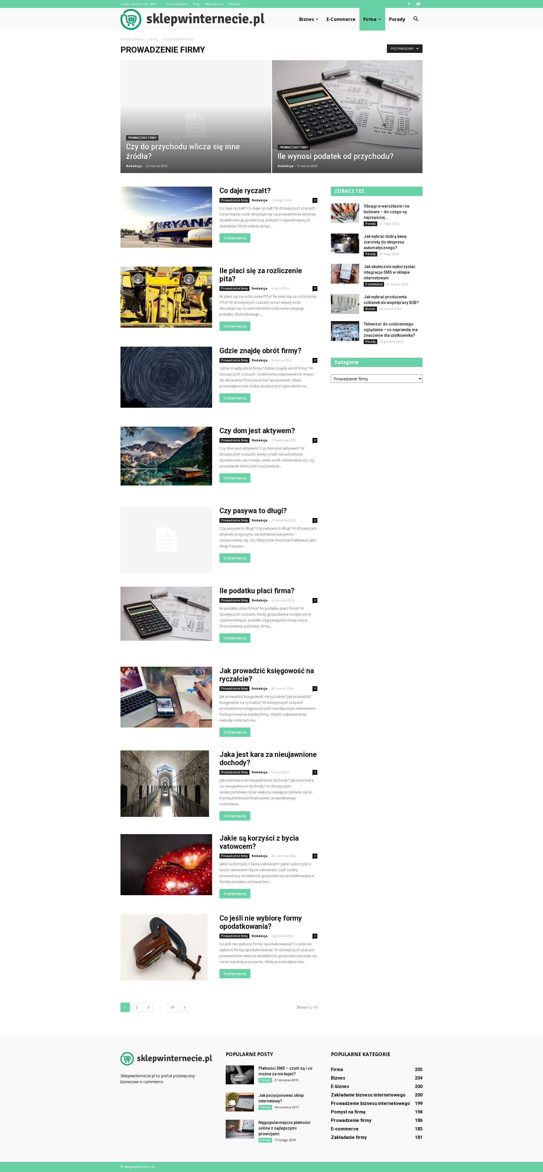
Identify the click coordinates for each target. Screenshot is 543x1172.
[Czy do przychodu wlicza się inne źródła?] (195, 125)
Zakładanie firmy (349, 1137)
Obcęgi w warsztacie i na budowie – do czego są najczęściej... (386, 212)
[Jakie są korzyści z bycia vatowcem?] (166, 864)
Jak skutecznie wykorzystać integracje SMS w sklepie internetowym (389, 272)
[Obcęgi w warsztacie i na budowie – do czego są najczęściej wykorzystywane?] (345, 213)
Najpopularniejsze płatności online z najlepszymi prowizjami (284, 1128)
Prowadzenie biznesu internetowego (370, 1103)
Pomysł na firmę (348, 1112)
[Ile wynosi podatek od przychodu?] (347, 104)
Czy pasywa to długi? (253, 511)
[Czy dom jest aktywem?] (166, 456)
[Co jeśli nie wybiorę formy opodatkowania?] (164, 947)
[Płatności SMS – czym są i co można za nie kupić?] (240, 1074)
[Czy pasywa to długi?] (166, 540)
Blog (196, 4)
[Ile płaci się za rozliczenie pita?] (166, 297)
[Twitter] (418, 4)
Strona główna (177, 4)
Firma (369, 19)
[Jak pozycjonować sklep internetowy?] (240, 1102)
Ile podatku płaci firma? (256, 591)
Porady (397, 19)
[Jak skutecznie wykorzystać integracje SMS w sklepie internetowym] (345, 274)
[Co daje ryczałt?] (166, 217)
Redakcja (134, 166)
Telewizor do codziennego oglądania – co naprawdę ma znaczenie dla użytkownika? (391, 330)
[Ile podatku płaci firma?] (166, 614)
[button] (416, 19)
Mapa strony (214, 4)
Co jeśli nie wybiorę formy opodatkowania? (260, 922)
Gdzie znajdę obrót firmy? (260, 351)
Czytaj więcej (235, 238)
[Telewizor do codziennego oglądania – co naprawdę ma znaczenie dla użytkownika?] (345, 331)
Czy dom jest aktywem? (257, 431)
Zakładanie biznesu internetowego (368, 1095)
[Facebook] (409, 4)
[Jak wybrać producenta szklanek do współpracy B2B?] (345, 304)
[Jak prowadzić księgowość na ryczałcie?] (166, 697)
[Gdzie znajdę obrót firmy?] (166, 377)
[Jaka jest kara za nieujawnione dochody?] (164, 783)
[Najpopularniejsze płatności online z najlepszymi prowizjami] (240, 1129)
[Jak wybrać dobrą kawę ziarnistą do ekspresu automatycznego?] (345, 243)
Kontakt (234, 4)
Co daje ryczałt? (245, 191)
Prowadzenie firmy (142, 137)
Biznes (306, 19)
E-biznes (340, 1086)
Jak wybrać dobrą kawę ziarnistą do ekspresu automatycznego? (385, 242)
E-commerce (341, 19)
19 (172, 1007)
